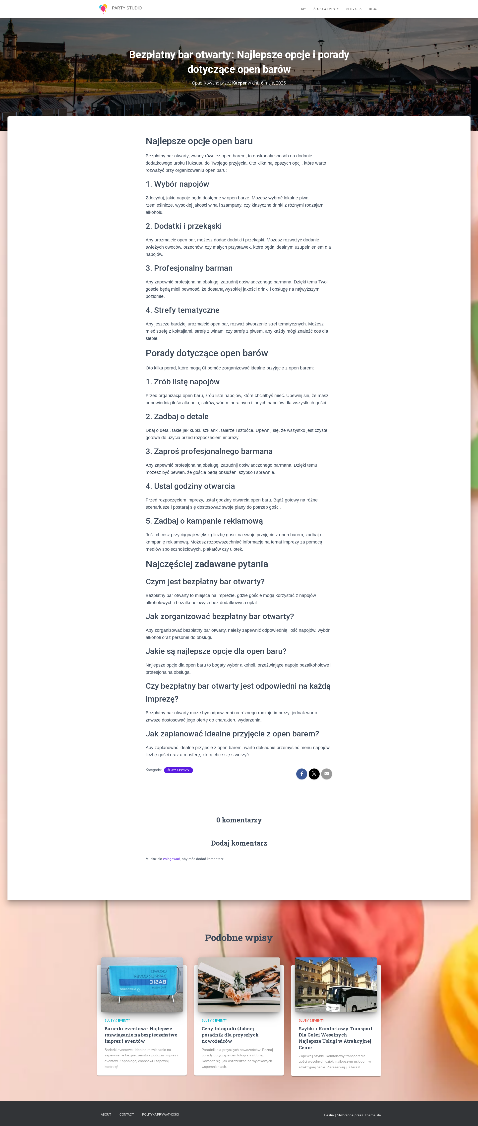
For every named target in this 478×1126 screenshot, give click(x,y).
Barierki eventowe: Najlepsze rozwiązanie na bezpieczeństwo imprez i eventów (141, 1035)
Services (353, 9)
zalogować (171, 859)
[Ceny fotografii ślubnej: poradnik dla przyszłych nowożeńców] (239, 984)
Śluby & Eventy (326, 9)
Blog (373, 9)
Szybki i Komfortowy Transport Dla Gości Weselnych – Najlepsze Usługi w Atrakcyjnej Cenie (335, 1038)
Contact (127, 1114)
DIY (303, 9)
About (106, 1114)
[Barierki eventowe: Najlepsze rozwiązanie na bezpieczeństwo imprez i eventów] (142, 984)
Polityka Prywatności (160, 1114)
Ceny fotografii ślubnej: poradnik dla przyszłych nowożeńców (230, 1035)
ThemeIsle (372, 1115)
